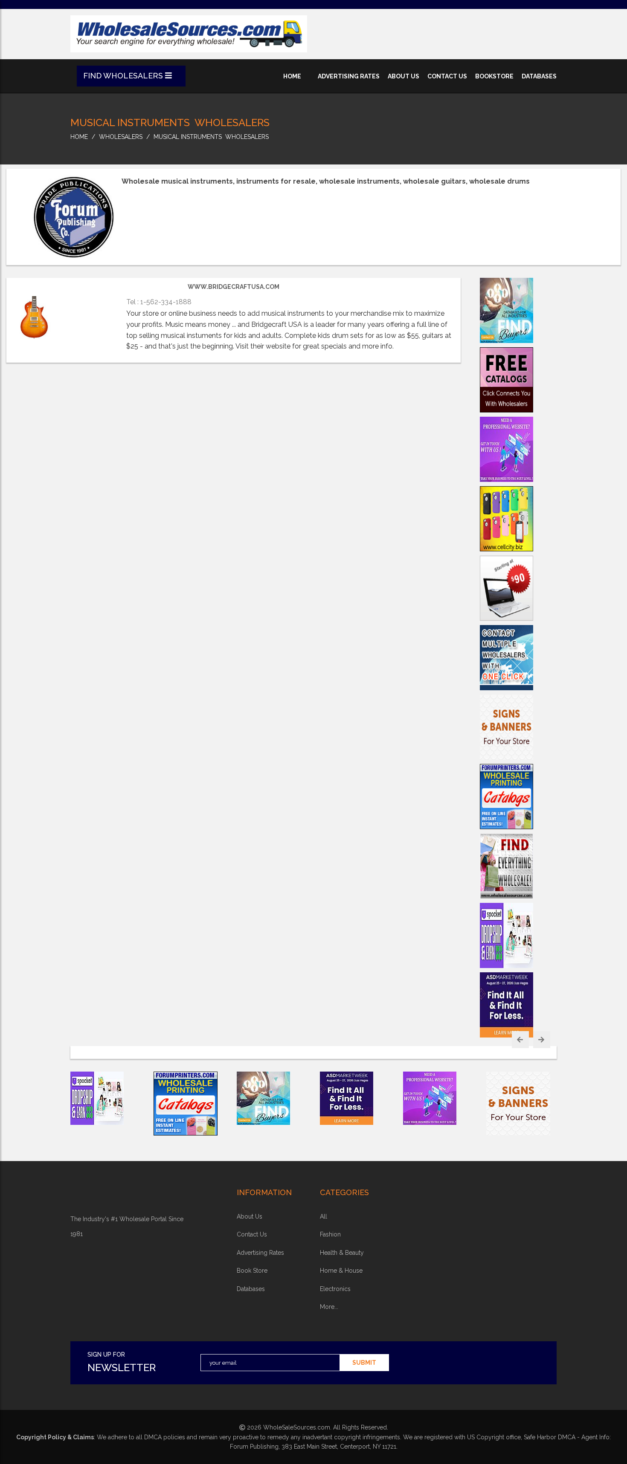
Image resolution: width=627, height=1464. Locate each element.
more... (329, 1306)
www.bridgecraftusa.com (233, 286)
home (292, 76)
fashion (330, 1234)
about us (403, 76)
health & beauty (342, 1252)
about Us (249, 1216)
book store (252, 1270)
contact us (447, 76)
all (323, 1216)
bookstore (494, 76)
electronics (335, 1288)
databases (539, 76)
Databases (251, 1288)
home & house (341, 1270)
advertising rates (349, 76)
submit (364, 1362)
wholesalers (120, 136)
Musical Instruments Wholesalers (211, 136)
